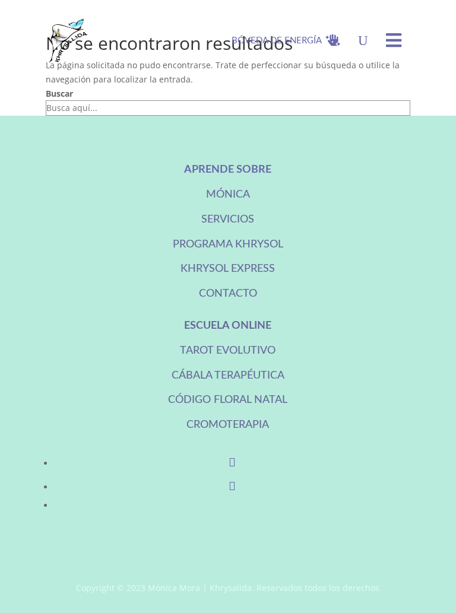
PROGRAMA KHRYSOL (228, 244)
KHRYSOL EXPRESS (227, 268)
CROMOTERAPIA (227, 425)
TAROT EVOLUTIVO (228, 350)
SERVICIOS (227, 219)
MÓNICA (228, 194)
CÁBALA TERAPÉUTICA (228, 375)
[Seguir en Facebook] (232, 463)
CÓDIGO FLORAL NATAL (227, 400)
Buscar (59, 93)
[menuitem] (286, 40)
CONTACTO (228, 293)
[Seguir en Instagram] (232, 487)
